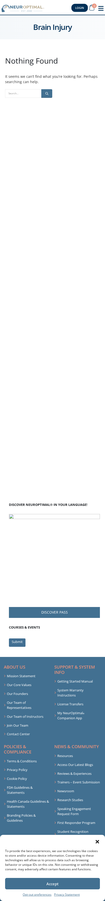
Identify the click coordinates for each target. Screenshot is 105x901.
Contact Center (18, 734)
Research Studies (70, 800)
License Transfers (70, 704)
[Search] (46, 93)
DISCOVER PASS (54, 612)
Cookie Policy (17, 778)
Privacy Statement (67, 894)
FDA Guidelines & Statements (20, 790)
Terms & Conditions (22, 761)
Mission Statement (21, 676)
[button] (97, 841)
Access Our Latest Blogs (75, 764)
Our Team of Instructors (25, 716)
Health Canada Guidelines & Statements (28, 804)
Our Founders (17, 693)
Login (79, 8)
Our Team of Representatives (19, 705)
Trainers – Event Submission (78, 782)
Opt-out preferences (37, 894)
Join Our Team (17, 725)
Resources (65, 755)
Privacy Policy (17, 769)
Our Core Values (19, 685)
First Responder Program (76, 822)
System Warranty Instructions (70, 692)
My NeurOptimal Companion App (70, 715)
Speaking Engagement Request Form (74, 811)
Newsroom (65, 791)
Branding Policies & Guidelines (21, 818)
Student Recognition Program (72, 834)
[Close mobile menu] (101, 8)
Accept (52, 883)
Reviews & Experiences (74, 773)
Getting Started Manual (75, 681)
